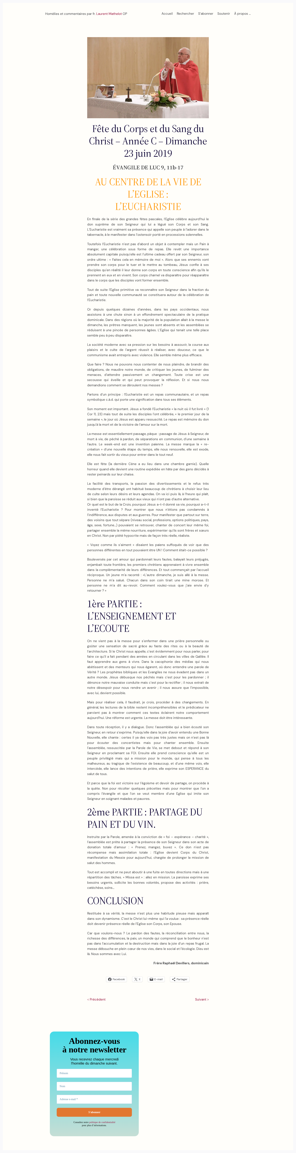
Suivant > (202, 999)
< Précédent (96, 999)
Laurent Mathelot (109, 14)
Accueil (167, 13)
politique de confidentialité (102, 1122)
